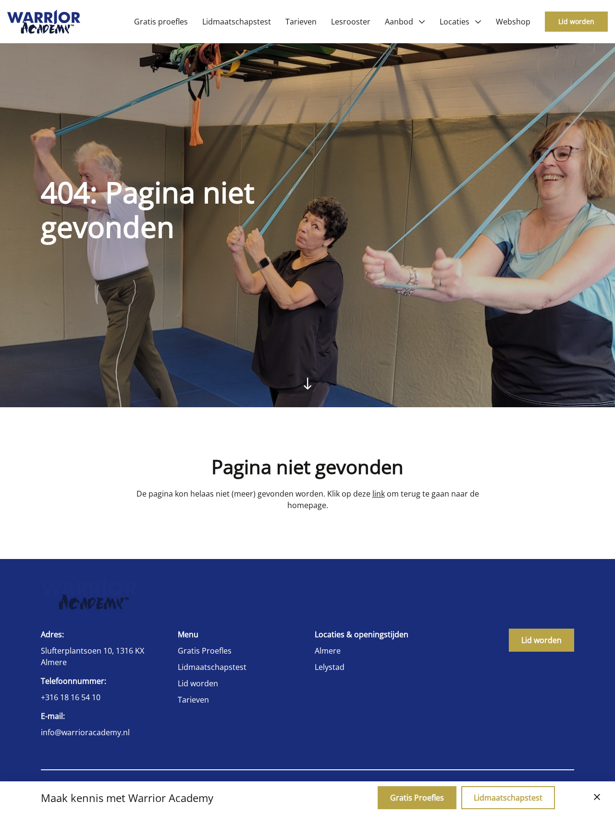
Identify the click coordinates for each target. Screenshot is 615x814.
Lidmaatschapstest (212, 667)
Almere (328, 650)
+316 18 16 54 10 (70, 697)
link (378, 493)
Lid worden (576, 21)
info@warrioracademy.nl (85, 732)
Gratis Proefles (205, 650)
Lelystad (329, 667)
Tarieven (193, 699)
